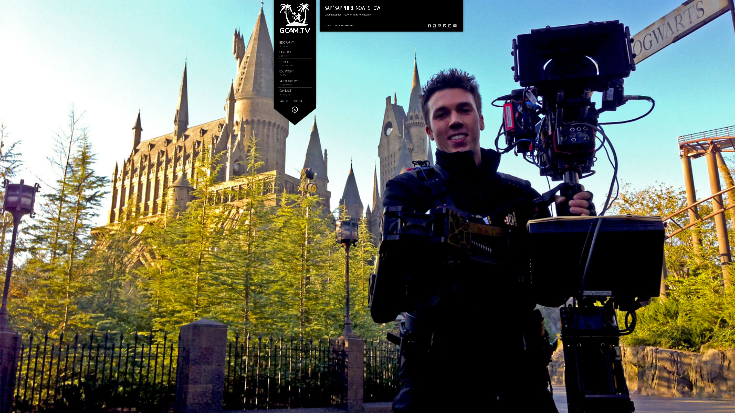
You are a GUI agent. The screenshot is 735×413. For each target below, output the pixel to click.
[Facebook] (429, 26)
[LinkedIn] (439, 26)
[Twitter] (434, 26)
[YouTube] (450, 26)
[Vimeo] (444, 26)
